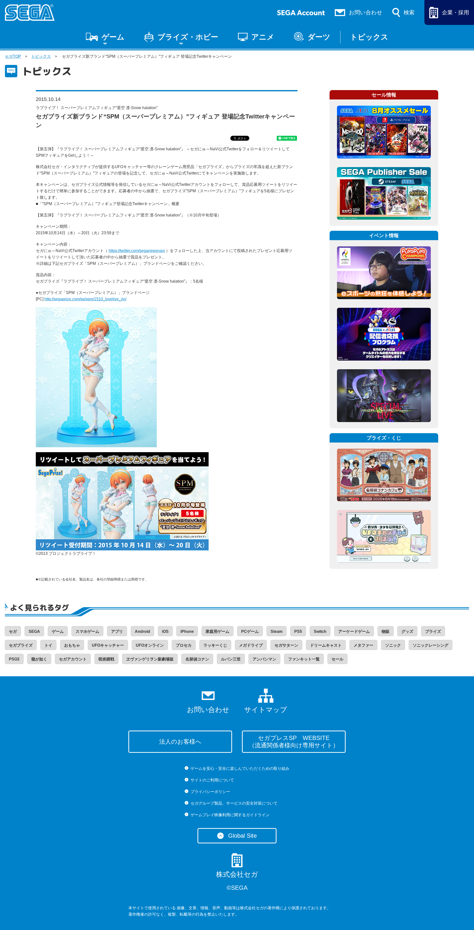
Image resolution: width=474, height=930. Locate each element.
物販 (386, 631)
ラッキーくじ (215, 645)
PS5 (298, 631)
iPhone (187, 631)
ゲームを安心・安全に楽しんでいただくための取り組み (240, 768)
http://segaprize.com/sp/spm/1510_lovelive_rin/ (85, 299)
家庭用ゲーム (217, 631)
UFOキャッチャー (108, 645)
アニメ (262, 37)
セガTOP (13, 56)
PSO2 (14, 659)
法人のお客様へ (180, 741)
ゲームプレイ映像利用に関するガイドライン (230, 815)
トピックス (369, 37)
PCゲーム (250, 631)
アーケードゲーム (354, 631)
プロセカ (184, 645)
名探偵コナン (197, 659)
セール (337, 659)
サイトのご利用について (212, 780)
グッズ (407, 631)
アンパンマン (264, 659)
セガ (13, 631)
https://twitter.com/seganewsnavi (137, 251)
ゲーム (113, 37)
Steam (276, 631)
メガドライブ (251, 645)
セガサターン (286, 645)
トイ (48, 645)
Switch (320, 631)
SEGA (34, 631)
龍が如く (39, 659)
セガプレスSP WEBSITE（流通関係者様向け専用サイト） (294, 742)
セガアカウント (73, 659)
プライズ (433, 631)
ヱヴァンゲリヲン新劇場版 (150, 659)
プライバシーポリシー (210, 792)
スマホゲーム (87, 631)
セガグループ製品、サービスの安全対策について (234, 803)
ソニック (393, 645)
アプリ (117, 631)
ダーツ (319, 37)
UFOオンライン (150, 645)
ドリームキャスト (326, 645)
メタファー (363, 645)
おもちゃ (72, 645)
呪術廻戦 (106, 659)
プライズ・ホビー (188, 37)
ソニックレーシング (430, 645)
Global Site (242, 835)
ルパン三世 (231, 659)
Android (142, 631)
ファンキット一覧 (304, 659)
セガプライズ (21, 645)
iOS (165, 631)
